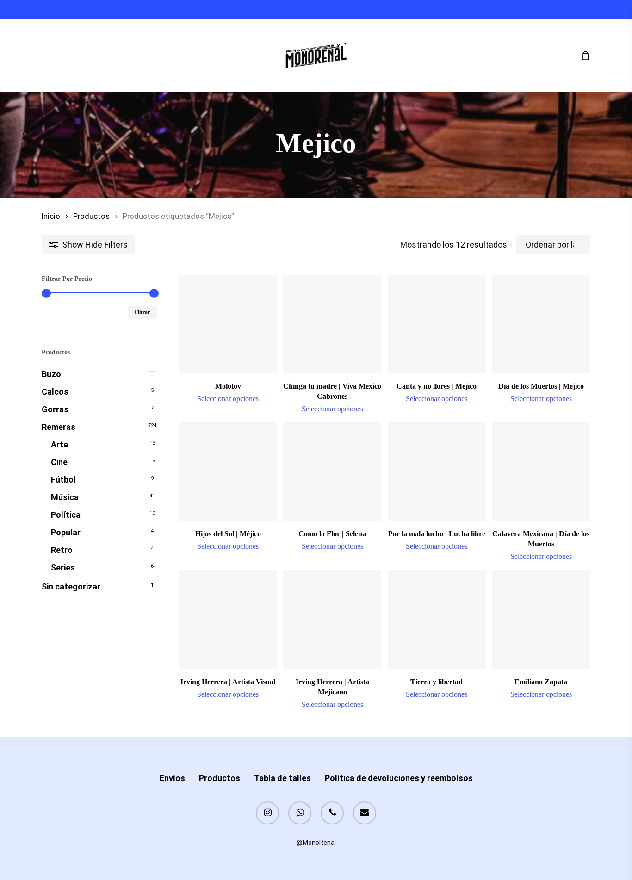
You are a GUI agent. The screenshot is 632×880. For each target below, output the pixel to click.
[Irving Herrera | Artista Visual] (228, 619)
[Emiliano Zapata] (541, 619)
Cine (59, 462)
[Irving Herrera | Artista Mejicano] (332, 619)
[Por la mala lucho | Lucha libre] (437, 471)
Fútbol (63, 479)
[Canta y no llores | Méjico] (437, 324)
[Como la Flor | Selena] (332, 471)
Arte (59, 444)
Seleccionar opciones (228, 399)
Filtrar (142, 312)
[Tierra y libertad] (437, 619)
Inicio (51, 216)
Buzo (51, 374)
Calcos (55, 392)
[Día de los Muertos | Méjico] (541, 324)
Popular (66, 532)
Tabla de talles (282, 778)
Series (63, 567)
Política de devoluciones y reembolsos (399, 778)
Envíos (172, 778)
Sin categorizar (71, 586)
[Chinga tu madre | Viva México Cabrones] (332, 324)
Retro (62, 550)
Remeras (58, 427)
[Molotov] (228, 324)
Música (65, 497)
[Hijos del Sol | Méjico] (228, 471)
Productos (91, 216)
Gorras (55, 409)
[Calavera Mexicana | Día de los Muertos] (541, 471)
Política (66, 515)
